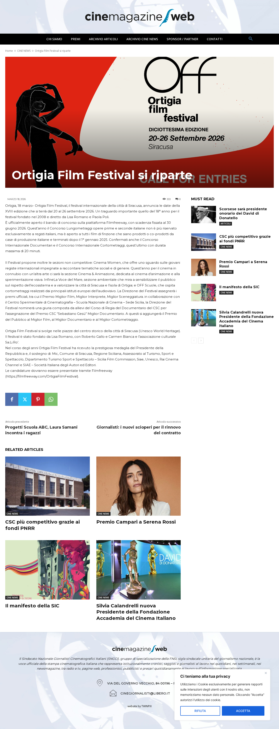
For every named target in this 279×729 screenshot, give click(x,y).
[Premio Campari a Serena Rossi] (138, 486)
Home (9, 51)
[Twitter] (24, 399)
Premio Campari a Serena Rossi (136, 522)
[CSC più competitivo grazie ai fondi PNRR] (47, 486)
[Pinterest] (37, 399)
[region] (222, 694)
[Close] (265, 673)
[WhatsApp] (51, 399)
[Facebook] (11, 399)
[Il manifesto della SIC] (47, 569)
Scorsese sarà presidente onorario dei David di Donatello (243, 213)
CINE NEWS (24, 51)
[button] (250, 39)
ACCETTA (243, 711)
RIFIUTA (200, 711)
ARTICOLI (226, 223)
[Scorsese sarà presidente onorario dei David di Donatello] (203, 214)
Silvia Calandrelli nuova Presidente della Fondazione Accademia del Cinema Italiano (136, 612)
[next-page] (201, 340)
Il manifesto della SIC (32, 606)
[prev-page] (194, 340)
